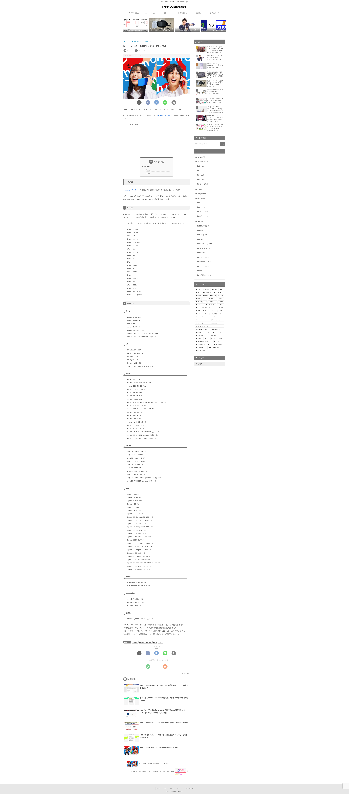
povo (161, 642)
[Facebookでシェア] (148, 102)
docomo (142, 642)
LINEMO (149, 642)
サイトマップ (180, 788)
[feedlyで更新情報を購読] (148, 666)
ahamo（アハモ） (164, 115)
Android (148, 173)
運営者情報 (189, 788)
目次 (155, 162)
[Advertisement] (156, 142)
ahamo (136, 642)
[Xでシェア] (139, 102)
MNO (155, 642)
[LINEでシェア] (165, 102)
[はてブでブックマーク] (156, 102)
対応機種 (147, 166)
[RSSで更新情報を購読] (165, 666)
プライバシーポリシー (168, 788)
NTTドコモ (128, 642)
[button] (174, 102)
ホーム (158, 788)
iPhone (148, 170)
